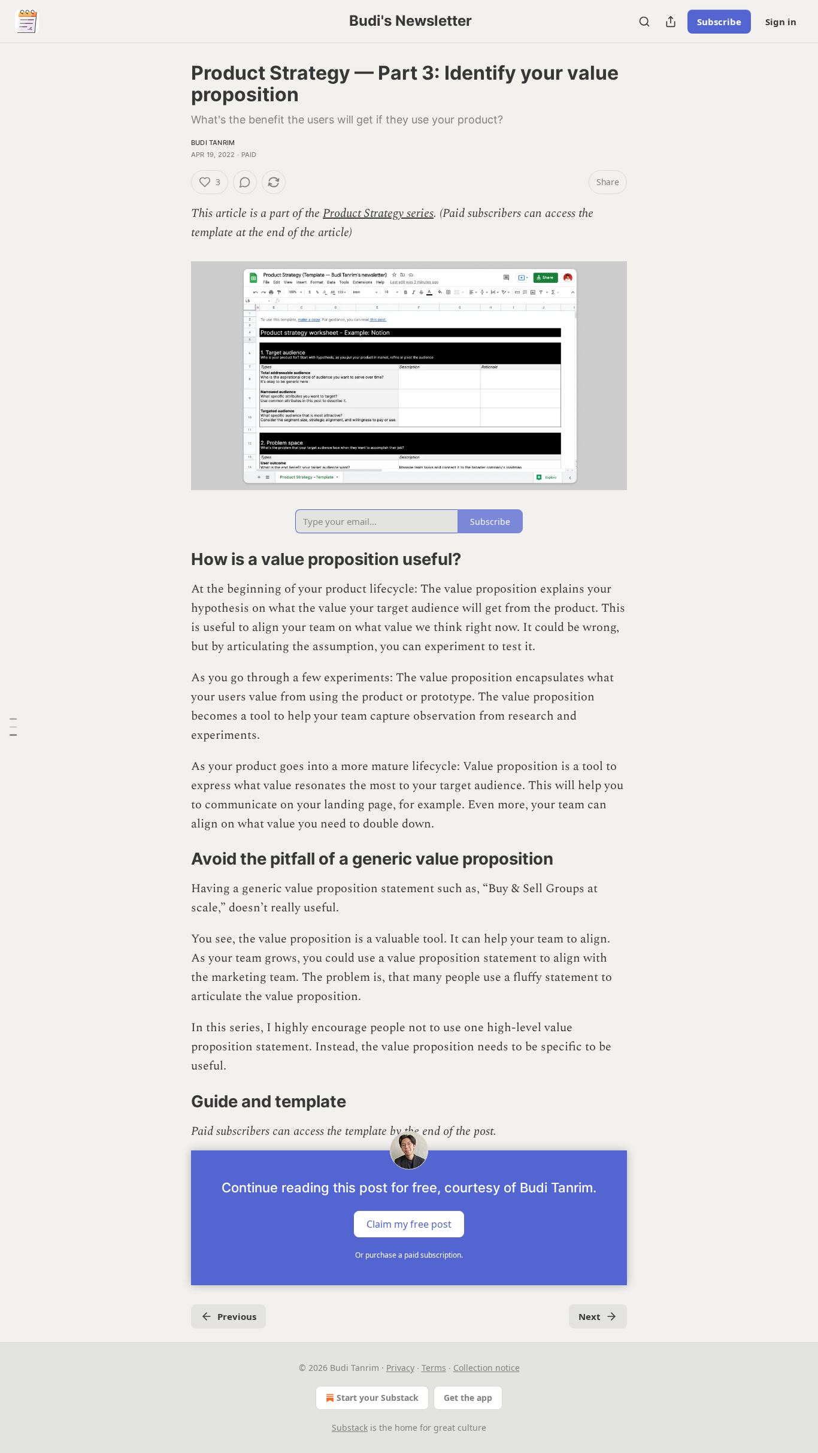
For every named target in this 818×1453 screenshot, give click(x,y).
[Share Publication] (671, 22)
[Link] (174, 559)
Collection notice (486, 1367)
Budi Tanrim (213, 142)
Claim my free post (409, 1224)
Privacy (400, 1367)
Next (589, 1316)
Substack (350, 1427)
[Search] (644, 22)
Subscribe (719, 22)
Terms (434, 1367)
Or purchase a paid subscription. (409, 1255)
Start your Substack (378, 1397)
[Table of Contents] (13, 726)
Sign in (780, 22)
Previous (236, 1316)
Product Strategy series (378, 213)
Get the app (468, 1397)
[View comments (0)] (245, 182)
